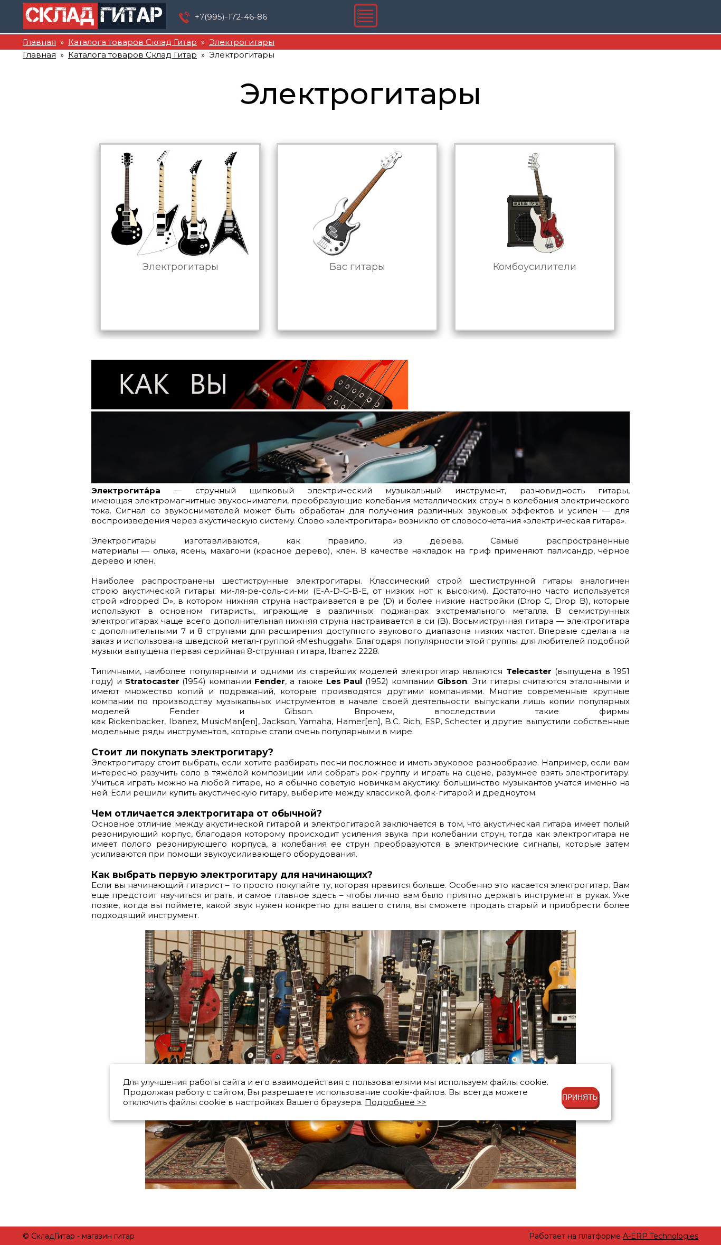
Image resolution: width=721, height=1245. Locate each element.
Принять (579, 1097)
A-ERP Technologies (660, 1236)
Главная (39, 42)
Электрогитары (241, 42)
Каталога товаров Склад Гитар (132, 42)
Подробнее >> (395, 1102)
